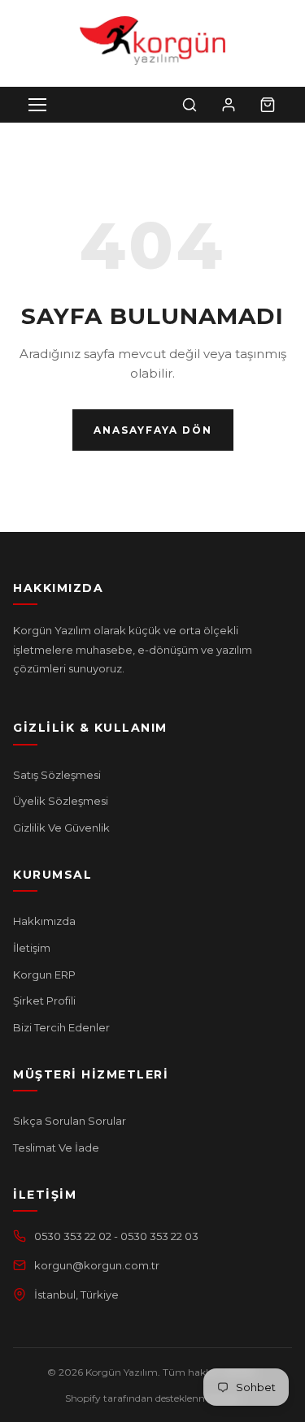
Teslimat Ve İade (56, 1147)
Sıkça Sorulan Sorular (69, 1120)
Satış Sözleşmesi (57, 774)
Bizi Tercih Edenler (61, 1027)
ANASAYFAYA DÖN (153, 430)
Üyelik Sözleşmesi (60, 800)
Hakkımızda (44, 920)
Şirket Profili (44, 1000)
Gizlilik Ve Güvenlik (61, 827)
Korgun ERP (44, 974)
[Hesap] (228, 105)
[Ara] (189, 105)
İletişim (31, 947)
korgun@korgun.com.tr (96, 1265)
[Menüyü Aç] (37, 105)
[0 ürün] (267, 105)
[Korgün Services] (152, 40)
